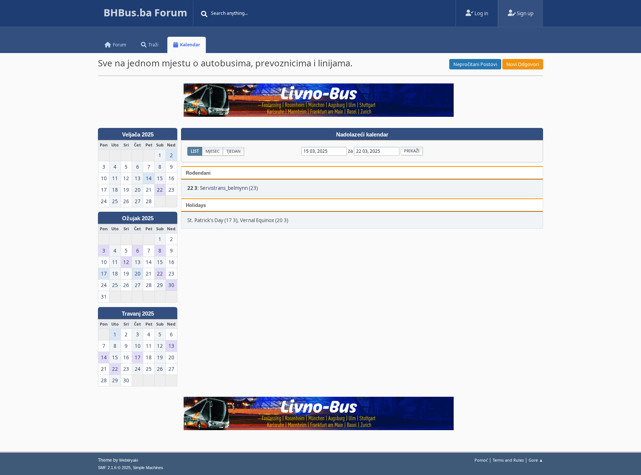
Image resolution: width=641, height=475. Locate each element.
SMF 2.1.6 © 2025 (114, 467)
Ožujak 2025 (138, 218)
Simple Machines (148, 467)
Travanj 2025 (138, 314)
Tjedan (233, 151)
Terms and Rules (508, 460)
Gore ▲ (536, 460)
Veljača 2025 (138, 135)
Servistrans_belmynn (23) (229, 188)
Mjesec (213, 151)
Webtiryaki (128, 460)
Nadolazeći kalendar (362, 135)
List (195, 151)
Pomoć (481, 460)
